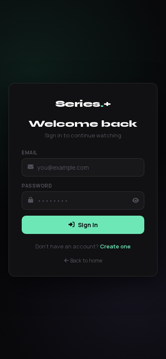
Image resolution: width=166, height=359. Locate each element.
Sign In (88, 225)
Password (37, 185)
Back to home (85, 260)
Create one (115, 246)
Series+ (83, 103)
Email (29, 152)
